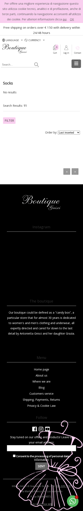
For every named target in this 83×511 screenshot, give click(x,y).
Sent (41, 466)
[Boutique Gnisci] (41, 209)
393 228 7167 (63, 486)
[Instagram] (41, 429)
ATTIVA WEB (46, 504)
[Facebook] (34, 429)
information (41, 459)
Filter (9, 120)
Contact (77, 52)
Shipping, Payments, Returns (41, 400)
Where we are (41, 381)
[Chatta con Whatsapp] (73, 506)
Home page (41, 369)
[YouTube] (47, 429)
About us (41, 375)
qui (64, 19)
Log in (66, 52)
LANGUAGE (12, 40)
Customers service (41, 393)
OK (72, 19)
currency (35, 40)
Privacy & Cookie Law (41, 406)
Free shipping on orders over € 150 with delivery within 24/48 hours (41, 30)
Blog (41, 387)
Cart (55, 52)
